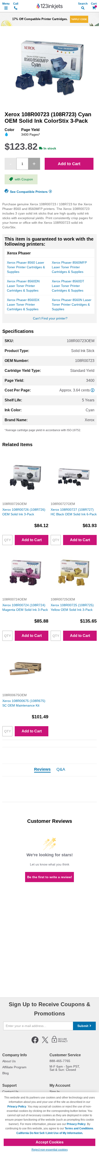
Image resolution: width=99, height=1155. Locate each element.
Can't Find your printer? (50, 318)
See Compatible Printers (29, 191)
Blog (5, 1073)
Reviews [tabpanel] (42, 769)
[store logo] (49, 6)
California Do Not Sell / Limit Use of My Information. (49, 1133)
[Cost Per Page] (92, 390)
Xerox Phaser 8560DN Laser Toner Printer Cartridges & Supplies (23, 285)
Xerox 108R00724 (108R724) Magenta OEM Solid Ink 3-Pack (25, 607)
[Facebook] (35, 1042)
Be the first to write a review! (49, 877)
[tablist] (49, 770)
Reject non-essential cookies (50, 1149)
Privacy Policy (16, 1106)
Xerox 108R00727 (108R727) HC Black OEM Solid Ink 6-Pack (74, 512)
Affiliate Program (14, 1067)
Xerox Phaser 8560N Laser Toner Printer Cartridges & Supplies (71, 304)
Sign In (55, 1091)
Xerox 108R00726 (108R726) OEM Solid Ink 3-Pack (23, 512)
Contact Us (10, 1091)
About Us (9, 1061)
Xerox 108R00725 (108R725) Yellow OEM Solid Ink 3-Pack (72, 607)
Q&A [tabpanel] (60, 769)
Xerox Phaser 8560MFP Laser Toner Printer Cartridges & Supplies (69, 267)
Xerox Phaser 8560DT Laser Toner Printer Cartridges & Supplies (68, 285)
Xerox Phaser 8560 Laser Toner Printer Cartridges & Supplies (26, 267)
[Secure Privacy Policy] (60, 1042)
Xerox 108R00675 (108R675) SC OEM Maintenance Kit (23, 703)
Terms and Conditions (79, 1128)
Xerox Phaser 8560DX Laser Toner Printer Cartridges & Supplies (23, 304)
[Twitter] (45, 1042)
